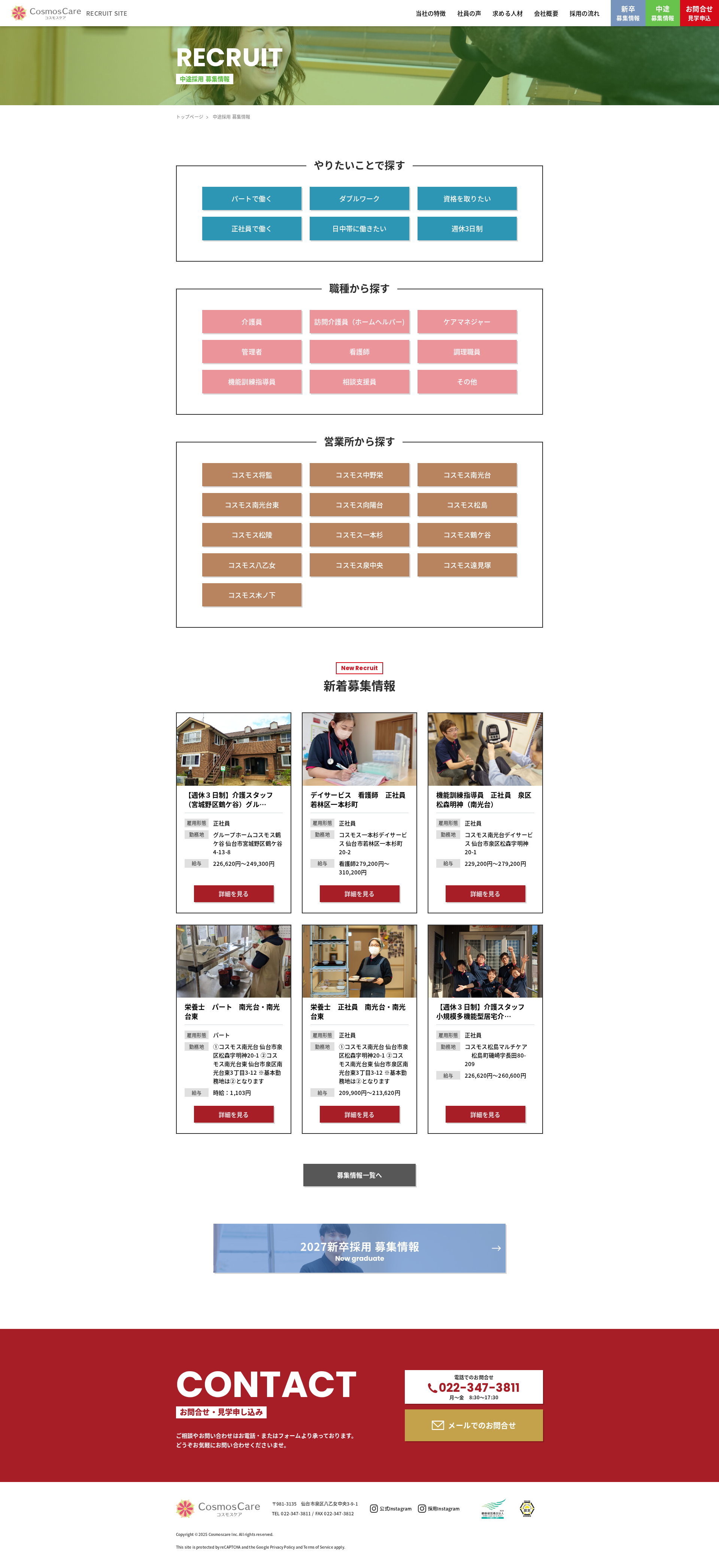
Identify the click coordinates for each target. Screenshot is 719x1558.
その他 (467, 381)
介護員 (252, 321)
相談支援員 (360, 381)
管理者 (252, 351)
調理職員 (467, 351)
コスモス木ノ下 (252, 595)
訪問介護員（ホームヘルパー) (359, 321)
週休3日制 (467, 228)
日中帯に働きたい (359, 228)
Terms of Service (318, 1547)
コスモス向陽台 (359, 504)
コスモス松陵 (251, 534)
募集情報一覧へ (359, 1175)
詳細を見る (234, 893)
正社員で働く (251, 228)
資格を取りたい (467, 198)
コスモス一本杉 (359, 534)
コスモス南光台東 (252, 504)
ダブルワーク (359, 198)
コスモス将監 (251, 475)
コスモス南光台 (467, 475)
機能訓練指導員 (252, 381)
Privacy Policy (282, 1547)
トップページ (189, 116)
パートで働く (251, 198)
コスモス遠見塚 (467, 565)
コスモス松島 (467, 504)
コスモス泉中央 (359, 565)
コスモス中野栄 (359, 475)
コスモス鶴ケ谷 (467, 534)
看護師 (359, 351)
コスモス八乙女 (252, 565)
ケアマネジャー (467, 321)
